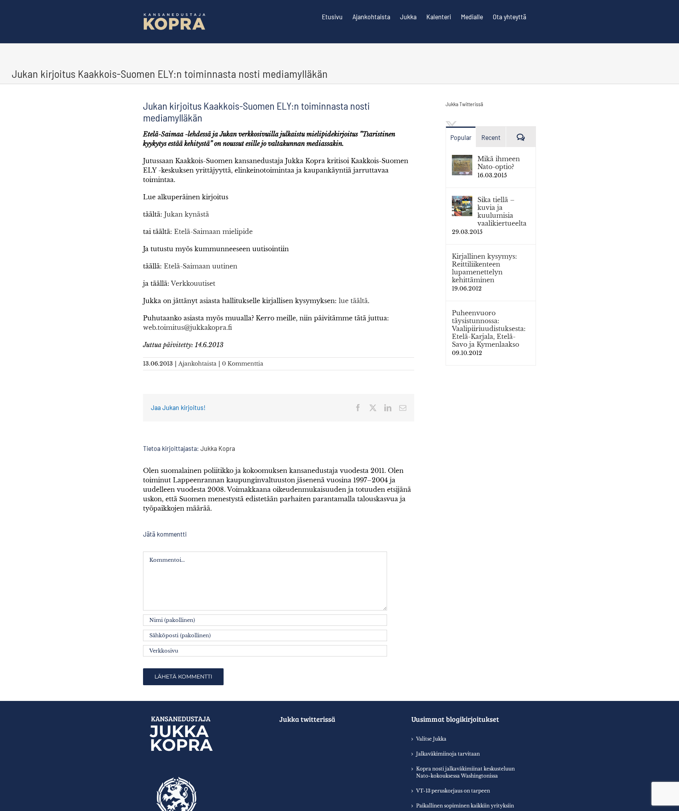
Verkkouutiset (193, 283)
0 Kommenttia (242, 363)
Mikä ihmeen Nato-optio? (498, 163)
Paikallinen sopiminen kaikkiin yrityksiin (465, 806)
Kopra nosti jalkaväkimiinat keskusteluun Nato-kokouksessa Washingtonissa (465, 772)
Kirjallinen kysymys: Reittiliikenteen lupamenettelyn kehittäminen (484, 268)
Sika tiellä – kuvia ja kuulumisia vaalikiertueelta (502, 211)
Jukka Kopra (217, 448)
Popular (461, 137)
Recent (491, 137)
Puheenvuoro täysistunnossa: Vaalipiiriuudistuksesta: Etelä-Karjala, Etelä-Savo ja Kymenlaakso (489, 328)
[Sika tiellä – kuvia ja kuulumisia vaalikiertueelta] (462, 200)
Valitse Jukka (431, 739)
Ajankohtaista (197, 363)
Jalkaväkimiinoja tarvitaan (448, 754)
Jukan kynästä (186, 214)
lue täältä (353, 301)
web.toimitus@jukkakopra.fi (187, 327)
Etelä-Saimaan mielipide (213, 231)
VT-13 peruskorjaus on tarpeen (453, 791)
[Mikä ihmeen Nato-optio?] (462, 160)
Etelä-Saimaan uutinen (200, 266)
